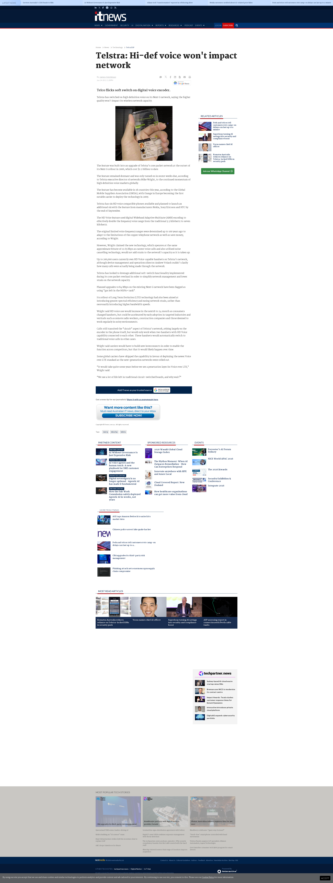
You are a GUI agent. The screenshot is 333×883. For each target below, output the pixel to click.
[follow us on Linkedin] (96, 8)
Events (199, 442)
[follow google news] (107, 8)
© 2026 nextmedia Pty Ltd (115, 860)
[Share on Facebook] (171, 77)
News (106, 47)
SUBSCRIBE (228, 25)
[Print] (189, 77)
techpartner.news (121, 869)
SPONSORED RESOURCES (161, 442)
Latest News (9, 3)
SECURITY (124, 25)
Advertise (209, 860)
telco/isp (114, 432)
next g (105, 432)
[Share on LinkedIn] (175, 77)
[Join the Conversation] (160, 77)
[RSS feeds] (115, 8)
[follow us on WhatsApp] (111, 8)
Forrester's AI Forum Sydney (219, 451)
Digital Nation (136, 869)
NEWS (97, 25)
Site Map (231, 860)
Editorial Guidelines (183, 860)
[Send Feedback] (180, 77)
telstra (123, 432)
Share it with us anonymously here (142, 399)
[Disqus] (142, 665)
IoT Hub (147, 869)
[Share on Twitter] (166, 77)
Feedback (201, 860)
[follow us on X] (99, 8)
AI (132, 25)
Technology (118, 47)
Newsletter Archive (221, 860)
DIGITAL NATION (143, 25)
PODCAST (188, 25)
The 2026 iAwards (217, 469)
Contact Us (164, 860)
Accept (325, 878)
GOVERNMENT (111, 25)
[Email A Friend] (184, 77)
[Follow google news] (181, 83)
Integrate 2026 (216, 486)
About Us (172, 860)
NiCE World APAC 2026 (220, 459)
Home (98, 47)
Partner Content (109, 442)
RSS (236, 860)
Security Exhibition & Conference (219, 480)
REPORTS (159, 25)
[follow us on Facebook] (103, 8)
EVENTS (198, 25)
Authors (194, 860)
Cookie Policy (208, 877)
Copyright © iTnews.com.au (105, 424)
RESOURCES (174, 25)
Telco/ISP (130, 47)
